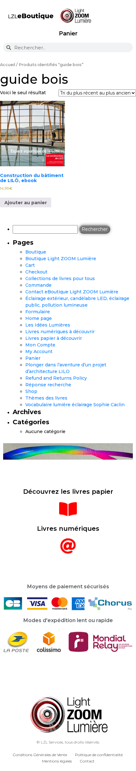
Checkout (36, 272)
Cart (30, 265)
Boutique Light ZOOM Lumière (60, 258)
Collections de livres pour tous (60, 278)
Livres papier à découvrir (53, 338)
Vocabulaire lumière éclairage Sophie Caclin (75, 404)
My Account (39, 351)
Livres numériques (68, 528)
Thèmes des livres (46, 398)
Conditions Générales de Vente (40, 754)
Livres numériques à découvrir (60, 331)
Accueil (7, 64)
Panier (68, 33)
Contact (87, 761)
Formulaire (37, 312)
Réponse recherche (48, 385)
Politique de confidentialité (99, 754)
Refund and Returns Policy (56, 378)
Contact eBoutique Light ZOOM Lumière (71, 292)
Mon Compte (40, 345)
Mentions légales (57, 761)
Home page (38, 318)
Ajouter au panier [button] (25, 202)
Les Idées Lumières (47, 325)
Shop (31, 391)
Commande (38, 285)
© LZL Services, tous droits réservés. (68, 742)
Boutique (35, 252)
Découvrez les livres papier (68, 491)
